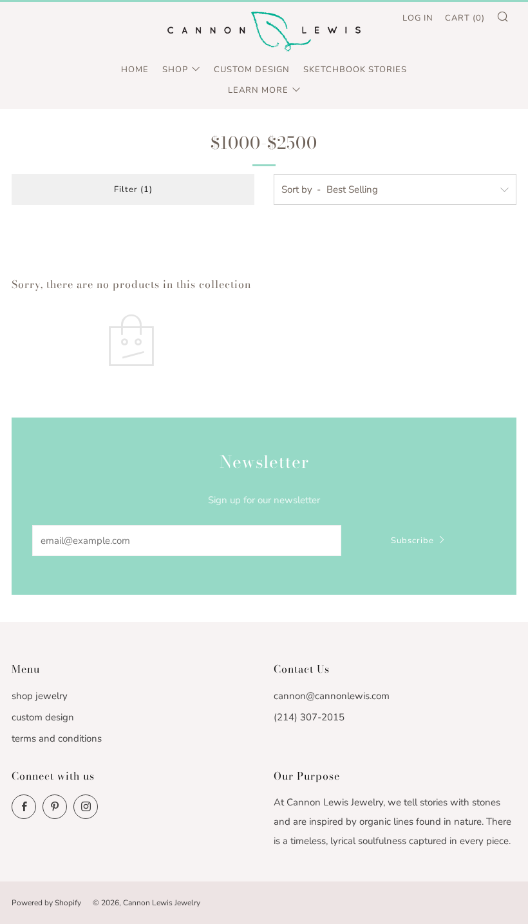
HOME (135, 69)
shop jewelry (40, 695)
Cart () (465, 18)
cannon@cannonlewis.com (332, 695)
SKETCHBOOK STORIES (355, 69)
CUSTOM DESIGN (252, 69)
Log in (417, 18)
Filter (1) (133, 189)
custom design (43, 717)
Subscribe (412, 540)
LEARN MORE (258, 90)
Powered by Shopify (46, 903)
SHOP (175, 69)
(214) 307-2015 (309, 717)
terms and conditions (57, 738)
